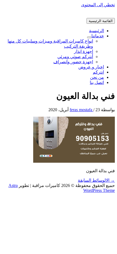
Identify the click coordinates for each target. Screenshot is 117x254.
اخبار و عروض (91, 67)
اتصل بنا (97, 82)
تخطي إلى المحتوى (98, 4)
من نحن (97, 77)
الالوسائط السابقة (96, 180)
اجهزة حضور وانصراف (73, 61)
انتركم (98, 72)
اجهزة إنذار (83, 51)
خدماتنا (97, 36)
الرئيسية (96, 30)
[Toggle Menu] (89, 37)
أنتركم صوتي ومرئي (75, 56)
